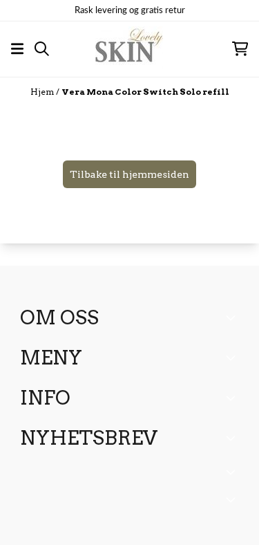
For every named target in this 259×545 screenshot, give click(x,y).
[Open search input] (42, 48)
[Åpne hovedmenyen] (17, 49)
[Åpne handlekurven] (240, 49)
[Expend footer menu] (233, 357)
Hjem (43, 91)
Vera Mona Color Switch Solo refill (145, 91)
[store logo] (129, 48)
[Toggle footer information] (233, 317)
